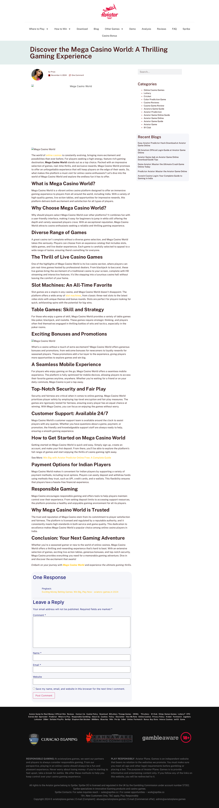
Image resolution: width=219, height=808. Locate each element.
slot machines (73, 295)
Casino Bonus (109, 35)
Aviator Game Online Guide (157, 115)
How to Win (60, 28)
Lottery (147, 93)
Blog (96, 28)
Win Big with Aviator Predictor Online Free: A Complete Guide (77, 457)
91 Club (147, 127)
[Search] (185, 72)
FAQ (174, 28)
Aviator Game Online (154, 118)
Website (37, 677)
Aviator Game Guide (153, 121)
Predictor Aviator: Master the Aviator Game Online (162, 171)
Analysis (146, 28)
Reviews (161, 28)
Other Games (112, 28)
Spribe (186, 28)
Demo (132, 28)
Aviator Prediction (153, 112)
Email (37, 665)
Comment (39, 615)
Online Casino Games (154, 90)
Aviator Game (150, 124)
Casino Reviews (151, 102)
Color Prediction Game (155, 99)
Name (37, 653)
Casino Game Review (154, 105)
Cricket (147, 96)
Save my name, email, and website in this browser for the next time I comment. (80, 689)
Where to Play (37, 28)
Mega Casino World (73, 565)
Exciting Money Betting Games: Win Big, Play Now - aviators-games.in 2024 (80, 592)
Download (82, 28)
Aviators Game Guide (154, 109)
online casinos (54, 155)
